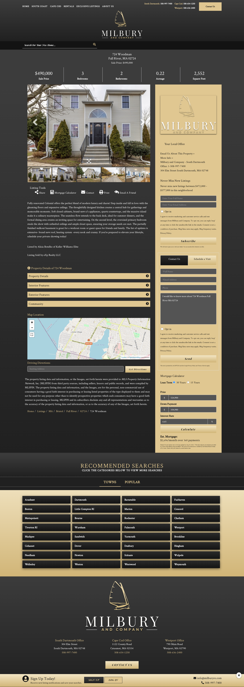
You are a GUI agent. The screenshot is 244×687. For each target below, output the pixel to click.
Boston (28, 509)
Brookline (179, 536)
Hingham (179, 546)
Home (30, 411)
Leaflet (124, 357)
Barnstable (130, 499)
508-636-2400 (189, 7)
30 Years (181, 382)
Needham (30, 555)
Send (188, 358)
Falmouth (129, 527)
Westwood (130, 564)
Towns (110, 482)
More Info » (166, 158)
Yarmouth (129, 536)
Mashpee (29, 536)
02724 (83, 411)
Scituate (128, 555)
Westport (179, 527)
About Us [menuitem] (108, 6)
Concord (178, 509)
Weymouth (180, 564)
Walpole (178, 555)
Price (163, 392)
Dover (78, 546)
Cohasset (29, 546)
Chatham (179, 518)
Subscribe (188, 241)
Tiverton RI (31, 527)
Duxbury (129, 546)
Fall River (71, 411)
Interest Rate (167, 416)
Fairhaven (179, 499)
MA (51, 411)
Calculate (188, 429)
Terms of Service (202, 365)
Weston (79, 564)
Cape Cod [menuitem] (55, 6)
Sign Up (93, 680)
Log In (113, 680)
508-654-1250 (189, 3)
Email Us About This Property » (177, 153)
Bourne (78, 518)
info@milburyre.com (209, 678)
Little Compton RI (84, 509)
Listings (41, 411)
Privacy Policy (165, 233)
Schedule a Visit (202, 259)
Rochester (129, 518)
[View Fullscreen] (31, 334)
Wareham (80, 527)
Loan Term (166, 382)
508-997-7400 (166, 3)
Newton (79, 555)
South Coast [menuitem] (40, 6)
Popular (132, 482)
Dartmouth (80, 499)
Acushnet (30, 499)
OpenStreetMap (134, 357)
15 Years (195, 382)
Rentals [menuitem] (69, 6)
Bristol (59, 411)
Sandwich (80, 536)
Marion (128, 509)
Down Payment (168, 404)
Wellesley (30, 564)
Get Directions (138, 369)
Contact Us (210, 6)
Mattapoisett (31, 518)
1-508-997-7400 (177, 166)
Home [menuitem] (25, 6)
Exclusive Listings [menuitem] (88, 6)
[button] (94, 44)
